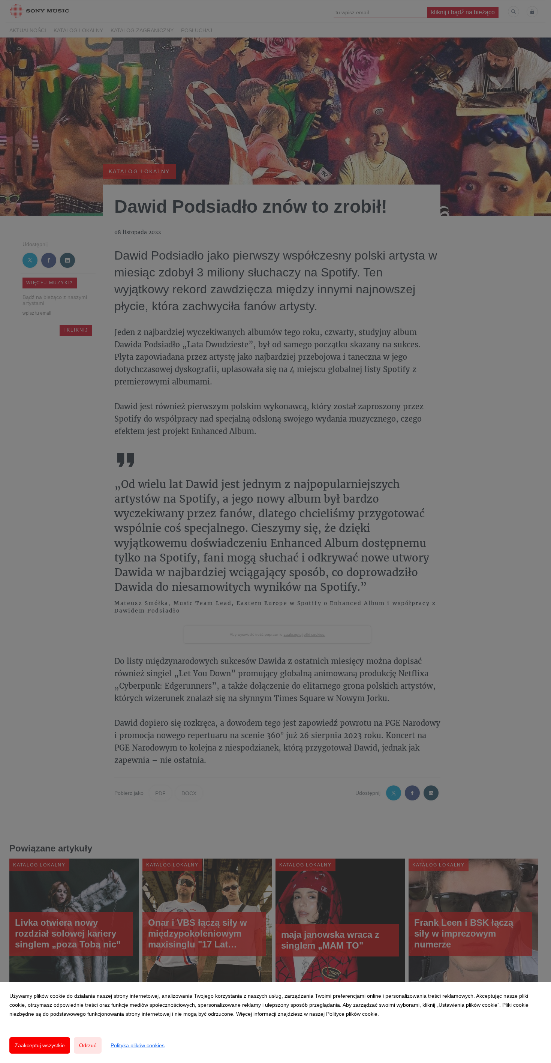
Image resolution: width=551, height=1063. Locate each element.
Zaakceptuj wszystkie (40, 1045)
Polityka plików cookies (138, 1045)
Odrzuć (87, 1045)
